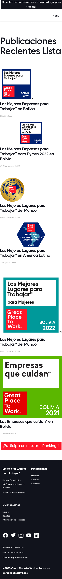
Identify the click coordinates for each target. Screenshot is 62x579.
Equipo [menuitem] (5, 512)
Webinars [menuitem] (35, 483)
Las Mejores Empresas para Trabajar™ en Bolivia (24, 106)
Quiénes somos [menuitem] (11, 504)
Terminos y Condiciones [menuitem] (13, 547)
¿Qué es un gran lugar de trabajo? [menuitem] (13, 485)
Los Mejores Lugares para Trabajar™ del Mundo (22, 208)
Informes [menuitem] (35, 480)
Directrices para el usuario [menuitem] (14, 557)
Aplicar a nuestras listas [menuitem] (13, 492)
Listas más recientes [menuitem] (11, 480)
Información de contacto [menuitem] (13, 520)
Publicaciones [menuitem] (39, 468)
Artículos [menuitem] (35, 476)
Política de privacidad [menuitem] (12, 552)
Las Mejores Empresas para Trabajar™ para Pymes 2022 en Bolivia (27, 154)
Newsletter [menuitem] (7, 516)
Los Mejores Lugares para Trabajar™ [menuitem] (14, 471)
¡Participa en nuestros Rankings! (31, 445)
